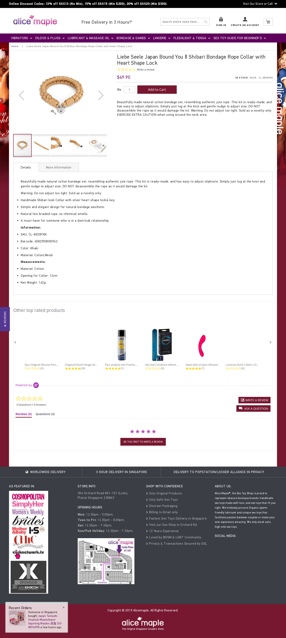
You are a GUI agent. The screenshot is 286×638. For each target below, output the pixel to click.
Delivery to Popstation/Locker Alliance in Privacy (219, 472)
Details (26, 167)
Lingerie (159, 38)
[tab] (26, 167)
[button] (21, 95)
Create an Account (245, 25)
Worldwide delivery (47, 472)
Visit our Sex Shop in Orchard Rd (172, 525)
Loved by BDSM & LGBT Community (174, 537)
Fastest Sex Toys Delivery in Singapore (177, 518)
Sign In (221, 25)
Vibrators (19, 38)
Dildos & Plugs (48, 38)
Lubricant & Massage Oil (89, 38)
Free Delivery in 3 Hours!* (106, 22)
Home (14, 46)
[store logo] (35, 20)
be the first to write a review (143, 442)
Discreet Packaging (162, 506)
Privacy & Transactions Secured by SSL (177, 543)
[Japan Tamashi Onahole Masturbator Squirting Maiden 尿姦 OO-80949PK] (17, 618)
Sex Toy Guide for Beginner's (238, 38)
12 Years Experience (163, 531)
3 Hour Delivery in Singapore (121, 472)
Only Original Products (165, 493)
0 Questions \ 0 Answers (31, 404)
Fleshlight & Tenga (190, 38)
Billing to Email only (163, 512)
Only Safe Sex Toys (163, 500)
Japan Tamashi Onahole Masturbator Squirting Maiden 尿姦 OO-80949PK (45, 621)
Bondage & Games (131, 38)
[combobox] (185, 22)
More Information (58, 167)
